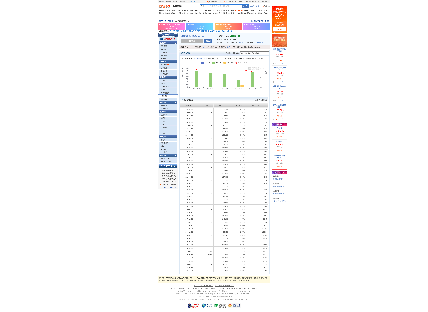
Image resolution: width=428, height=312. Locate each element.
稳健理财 (259, 11)
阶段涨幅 (164, 71)
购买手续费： (230, 42)
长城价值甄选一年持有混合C (169, 185)
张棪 (204, 47)
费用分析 (164, 152)
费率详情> (241, 42)
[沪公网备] (234, 305)
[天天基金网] (164, 6)
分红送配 (164, 68)
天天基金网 (162, 21)
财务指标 (164, 140)
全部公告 (164, 115)
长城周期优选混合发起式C (169, 176)
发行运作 (164, 118)
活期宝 (246, 11)
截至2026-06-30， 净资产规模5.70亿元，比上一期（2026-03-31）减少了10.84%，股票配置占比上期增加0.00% (222, 58)
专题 (232, 11)
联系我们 (197, 288)
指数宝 (252, 11)
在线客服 (246, 288)
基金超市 (240, 13)
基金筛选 (198, 13)
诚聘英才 (254, 288)
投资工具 (198, 11)
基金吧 (228, 13)
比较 (209, 11)
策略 (220, 13)
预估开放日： (255, 42)
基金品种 (168, 13)
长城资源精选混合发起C (169, 170)
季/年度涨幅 (164, 74)
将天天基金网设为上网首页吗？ (203, 286)
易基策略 (197, 31)
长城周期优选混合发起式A (169, 179)
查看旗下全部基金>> (170, 187)
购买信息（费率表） (167, 159)
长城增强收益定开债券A (200, 58)
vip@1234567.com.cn (209, 291)
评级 (191, 11)
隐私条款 (221, 288)
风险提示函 (229, 288)
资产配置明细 (188, 100)
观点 (224, 11)
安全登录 (168, 1)
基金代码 (252, 6)
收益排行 (253, 13)
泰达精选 (185, 31)
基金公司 (259, 6)
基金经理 (164, 49)
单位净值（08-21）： (229, 36)
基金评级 (164, 55)
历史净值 (164, 65)
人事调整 (164, 127)
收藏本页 (266, 6)
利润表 (163, 146)
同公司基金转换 (166, 162)
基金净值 (168, 11)
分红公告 (164, 121)
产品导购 (232, 1)
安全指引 (205, 288)
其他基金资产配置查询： (232, 53)
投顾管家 (174, 11)
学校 (227, 11)
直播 (232, 13)
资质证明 (181, 288)
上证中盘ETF (222, 31)
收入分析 (164, 149)
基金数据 (161, 11)
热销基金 (259, 13)
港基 (188, 11)
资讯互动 (215, 11)
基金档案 (177, 6)
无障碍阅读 (255, 1)
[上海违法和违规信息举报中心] (220, 305)
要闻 (220, 11)
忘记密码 (182, 1)
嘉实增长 (179, 31)
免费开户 (175, 1)
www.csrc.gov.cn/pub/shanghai (222, 296)
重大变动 (164, 99)
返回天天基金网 (214, 1)
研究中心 (189, 288)
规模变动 (164, 105)
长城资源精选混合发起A (169, 173)
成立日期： (187, 47)
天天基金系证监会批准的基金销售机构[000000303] (197, 294)
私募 (191, 13)
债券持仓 (164, 83)
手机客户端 (192, 1)
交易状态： (226, 39)
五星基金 (265, 13)
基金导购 (247, 13)
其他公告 (164, 133)
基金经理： (200, 47)
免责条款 (213, 288)
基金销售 (164, 130)
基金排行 (180, 11)
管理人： (226, 47)
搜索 (245, 6)
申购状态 (180, 13)
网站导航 (264, 1)
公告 (188, 13)
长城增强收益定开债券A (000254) (192, 36)
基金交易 (223, 1)
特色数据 (164, 58)
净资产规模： (247, 47)
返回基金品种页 (169, 39)
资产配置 (164, 96)
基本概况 (164, 46)
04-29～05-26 (259, 42)
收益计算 (204, 13)
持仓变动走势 (165, 87)
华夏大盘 (172, 31)
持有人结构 (164, 108)
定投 (185, 11)
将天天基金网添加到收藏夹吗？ (224, 286)
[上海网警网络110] (193, 305)
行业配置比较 (165, 93)
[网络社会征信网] (207, 305)
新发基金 (174, 13)
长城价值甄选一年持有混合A (169, 182)
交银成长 (229, 31)
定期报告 (164, 124)
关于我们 (173, 288)
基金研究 (215, 13)
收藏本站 (161, 1)
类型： (213, 47)
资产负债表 (164, 143)
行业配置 (164, 90)
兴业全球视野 (205, 31)
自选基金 (241, 1)
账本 (209, 13)
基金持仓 (164, 80)
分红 (185, 13)
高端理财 (265, 11)
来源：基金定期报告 (261, 100)
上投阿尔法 (213, 31)
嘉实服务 (191, 31)
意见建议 (238, 288)
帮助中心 (248, 1)
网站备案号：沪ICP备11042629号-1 (238, 299)
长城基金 (229, 47)
